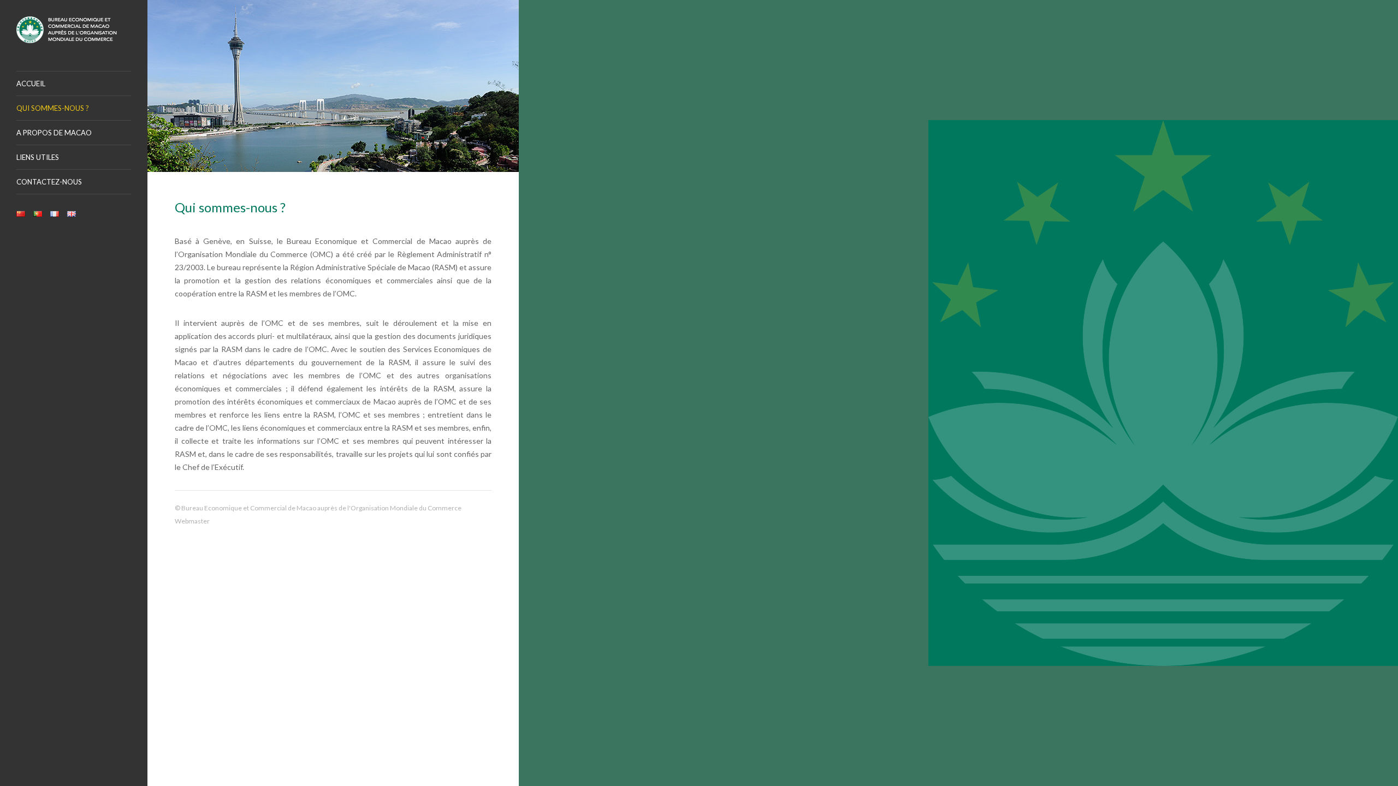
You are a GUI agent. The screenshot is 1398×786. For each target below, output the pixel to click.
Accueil (30, 83)
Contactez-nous (49, 181)
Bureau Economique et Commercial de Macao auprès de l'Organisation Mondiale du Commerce (73, 30)
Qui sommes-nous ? (52, 108)
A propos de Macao (54, 132)
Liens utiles (37, 157)
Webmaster (192, 521)
